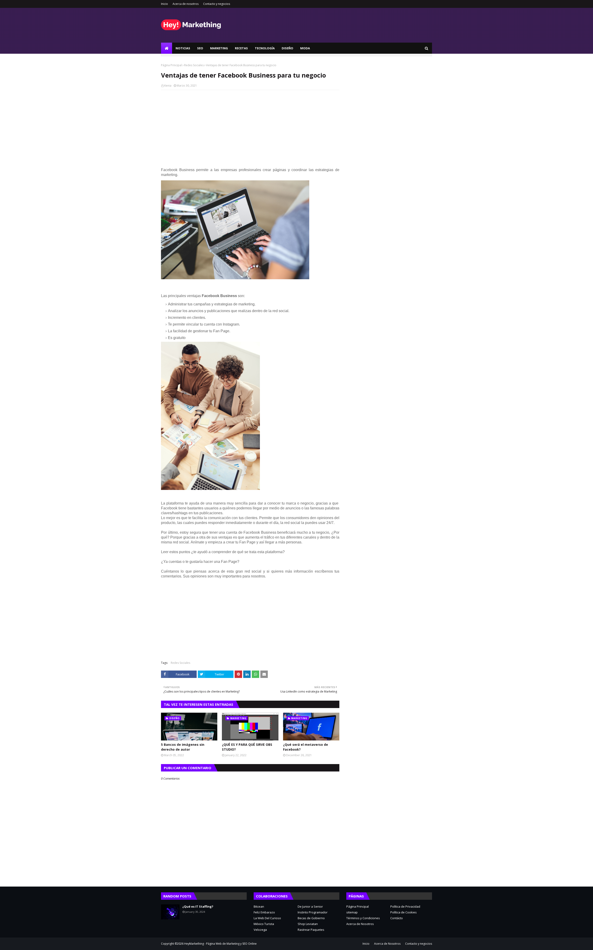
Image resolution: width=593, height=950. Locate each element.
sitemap (352, 912)
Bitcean (259, 906)
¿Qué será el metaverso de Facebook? (305, 747)
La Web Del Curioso (267, 918)
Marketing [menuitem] (219, 48)
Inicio (164, 4)
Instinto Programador (313, 912)
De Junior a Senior (310, 906)
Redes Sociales (194, 65)
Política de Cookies (403, 912)
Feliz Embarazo (264, 912)
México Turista (264, 924)
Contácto (396, 918)
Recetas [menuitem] (241, 48)
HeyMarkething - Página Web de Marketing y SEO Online (220, 944)
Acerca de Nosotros (360, 924)
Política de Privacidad (405, 906)
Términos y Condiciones (363, 918)
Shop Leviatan (308, 924)
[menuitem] (166, 48)
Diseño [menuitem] (287, 48)
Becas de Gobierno (311, 918)
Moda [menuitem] (305, 48)
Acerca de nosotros (186, 4)
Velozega (260, 930)
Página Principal (171, 65)
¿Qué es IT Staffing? (197, 906)
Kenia (167, 86)
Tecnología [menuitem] (265, 48)
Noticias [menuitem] (183, 48)
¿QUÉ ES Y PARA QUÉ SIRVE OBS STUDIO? (247, 747)
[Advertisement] (250, 127)
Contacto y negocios (216, 4)
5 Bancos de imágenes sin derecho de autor (182, 747)
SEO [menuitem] (200, 48)
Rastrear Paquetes (311, 930)
